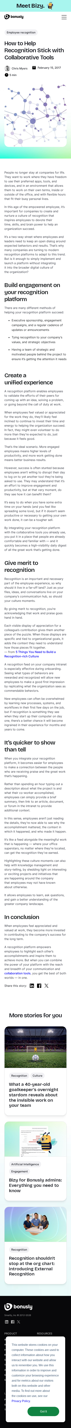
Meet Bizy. (30, 5)
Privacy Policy (21, 1401)
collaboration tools (17, 973)
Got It (43, 1411)
